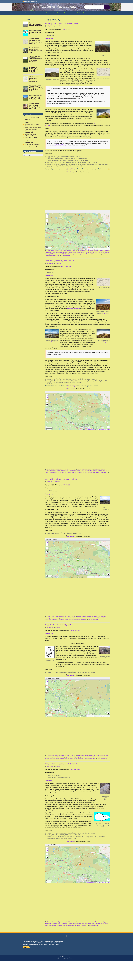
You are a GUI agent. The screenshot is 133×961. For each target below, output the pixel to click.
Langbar (47, 254)
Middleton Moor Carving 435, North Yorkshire (62, 625)
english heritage (88, 252)
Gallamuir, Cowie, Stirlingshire (32, 146)
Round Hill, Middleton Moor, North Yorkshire (61, 479)
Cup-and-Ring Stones (52, 755)
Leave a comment (66, 255)
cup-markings (56, 757)
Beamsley (47, 252)
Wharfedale (48, 255)
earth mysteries (76, 252)
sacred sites (91, 254)
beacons (108, 250)
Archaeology (102, 250)
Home (26, 13)
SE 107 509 (66, 485)
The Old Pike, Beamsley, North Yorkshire (60, 261)
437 (96, 636)
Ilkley (81, 618)
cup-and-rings (48, 757)
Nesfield (102, 618)
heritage (95, 252)
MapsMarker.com (90, 249)
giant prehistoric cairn (73, 308)
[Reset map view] (47, 224)
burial (57, 618)
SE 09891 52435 (66, 29)
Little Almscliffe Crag (60, 145)
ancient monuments (82, 250)
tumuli (99, 254)
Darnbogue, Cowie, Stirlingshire (32, 144)
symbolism (86, 758)
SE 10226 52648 (66, 266)
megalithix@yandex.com (30, 1)
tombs (96, 254)
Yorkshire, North (71, 250)
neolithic (63, 254)
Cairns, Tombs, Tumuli (52, 250)
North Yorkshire (69, 254)
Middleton (52, 254)
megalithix (57, 26)
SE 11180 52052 (75, 769)
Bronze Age (62, 252)
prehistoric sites (84, 254)
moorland (57, 254)
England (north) (62, 250)
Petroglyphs (56, 758)
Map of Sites (56, 13)
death (70, 252)
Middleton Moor (91, 618)
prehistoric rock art (64, 758)
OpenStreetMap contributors (104, 249)
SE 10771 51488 (75, 630)
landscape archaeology (103, 252)
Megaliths (83, 757)
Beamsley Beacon (54, 252)
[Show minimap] (108, 246)
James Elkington (106, 120)
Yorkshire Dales (55, 255)
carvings (107, 755)
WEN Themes (72, 959)
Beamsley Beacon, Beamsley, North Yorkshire (61, 24)
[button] (78, 231)
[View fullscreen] (47, 220)
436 (91, 636)
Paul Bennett (71, 172)
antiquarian (90, 250)
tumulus (104, 254)
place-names (77, 254)
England (82, 252)
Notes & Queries (80, 13)
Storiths (66, 619)
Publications (68, 13)
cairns (66, 252)
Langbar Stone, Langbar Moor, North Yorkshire (62, 764)
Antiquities (36, 13)
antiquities (96, 250)
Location (46, 13)
